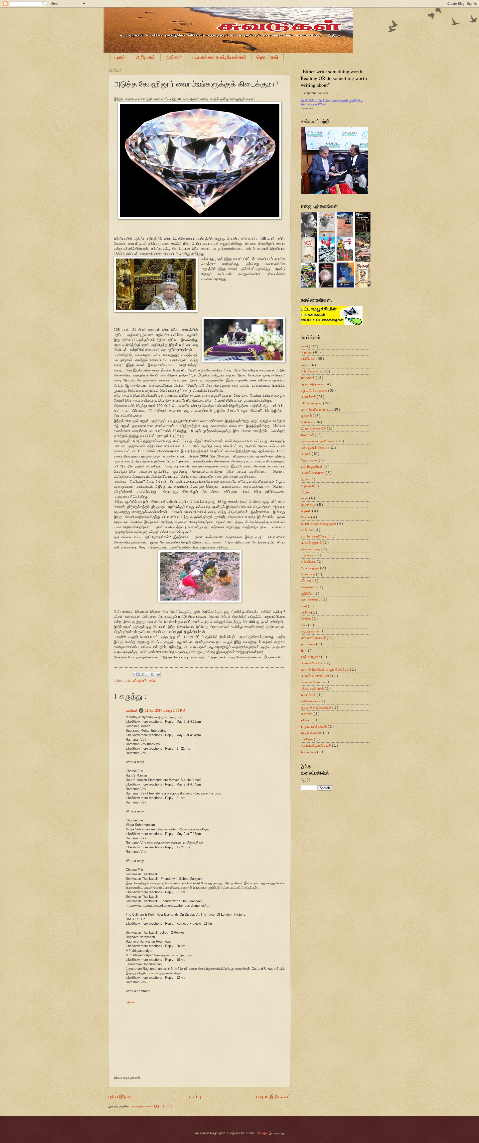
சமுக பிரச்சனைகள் (314, 390)
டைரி (304, 365)
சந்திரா (306, 612)
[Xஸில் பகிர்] (146, 674)
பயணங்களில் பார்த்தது (316, 409)
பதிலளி (130, 1002)
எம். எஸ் (306, 581)
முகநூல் (307, 416)
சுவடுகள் (131, 710)
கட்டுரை (307, 492)
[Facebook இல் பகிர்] (152, 674)
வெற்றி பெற (309, 505)
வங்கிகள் (307, 739)
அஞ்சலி (306, 511)
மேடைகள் (308, 435)
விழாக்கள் (308, 555)
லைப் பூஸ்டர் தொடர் (314, 447)
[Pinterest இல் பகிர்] (158, 674)
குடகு (305, 498)
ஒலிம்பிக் (307, 593)
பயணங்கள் (309, 397)
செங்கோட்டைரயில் (314, 638)
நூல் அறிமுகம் (311, 657)
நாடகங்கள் (308, 644)
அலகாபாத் (308, 574)
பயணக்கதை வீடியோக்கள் (219, 57)
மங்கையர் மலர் (311, 549)
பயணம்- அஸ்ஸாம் (313, 682)
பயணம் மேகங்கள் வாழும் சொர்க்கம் (325, 669)
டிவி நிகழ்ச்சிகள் (312, 466)
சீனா (304, 625)
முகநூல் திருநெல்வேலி (316, 707)
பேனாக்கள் (309, 695)
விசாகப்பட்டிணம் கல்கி (316, 745)
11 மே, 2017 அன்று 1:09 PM (165, 710)
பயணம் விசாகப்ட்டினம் (316, 676)
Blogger (262, 1133)
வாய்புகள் (307, 530)
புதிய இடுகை (121, 1096)
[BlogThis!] (140, 674)
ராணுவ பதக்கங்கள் (314, 726)
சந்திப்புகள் (308, 358)
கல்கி (152, 681)
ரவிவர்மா (307, 720)
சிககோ (306, 618)
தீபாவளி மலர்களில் (314, 428)
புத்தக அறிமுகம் (312, 384)
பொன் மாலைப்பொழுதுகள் (319, 524)
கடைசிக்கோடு (311, 600)
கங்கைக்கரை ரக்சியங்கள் (318, 441)
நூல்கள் (174, 57)
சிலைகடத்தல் (310, 568)
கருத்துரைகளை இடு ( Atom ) (152, 1106)
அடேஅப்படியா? (136, 681)
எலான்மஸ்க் (309, 587)
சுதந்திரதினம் (310, 631)
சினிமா (306, 517)
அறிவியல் (307, 422)
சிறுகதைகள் (310, 460)
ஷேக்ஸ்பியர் (309, 752)
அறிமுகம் (145, 57)
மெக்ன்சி (307, 714)
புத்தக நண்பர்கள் (313, 688)
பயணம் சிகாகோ (312, 663)
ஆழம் (305, 479)
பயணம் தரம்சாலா (313, 473)
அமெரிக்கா (309, 561)
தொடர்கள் (267, 57)
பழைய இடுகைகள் (273, 1096)
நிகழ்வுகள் (308, 378)
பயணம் (306, 454)
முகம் (120, 57)
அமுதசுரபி (308, 485)
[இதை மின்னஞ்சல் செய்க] (135, 674)
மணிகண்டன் (310, 701)
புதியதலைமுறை (312, 403)
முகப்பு (195, 1096)
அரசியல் (307, 352)
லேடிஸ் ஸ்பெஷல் (312, 733)
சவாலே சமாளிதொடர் (316, 536)
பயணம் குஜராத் (312, 542)
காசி (304, 606)
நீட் (303, 650)
